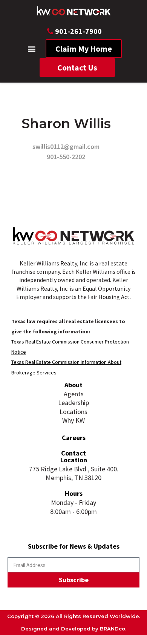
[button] (32, 49)
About (73, 384)
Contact (73, 453)
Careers (74, 437)
